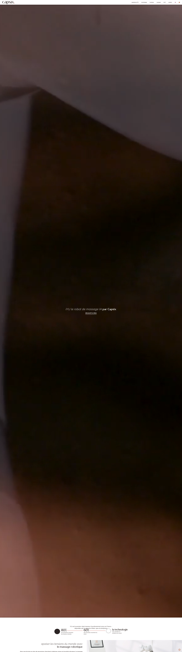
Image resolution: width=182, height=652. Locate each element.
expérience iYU (135, 2)
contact (170, 2)
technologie (144, 2)
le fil (165, 2)
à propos (159, 2)
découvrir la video (91, 313)
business (152, 2)
